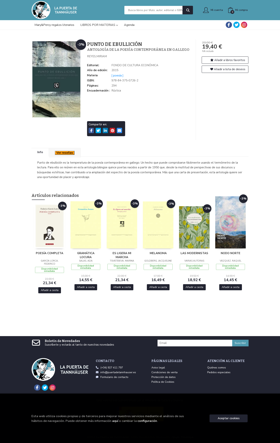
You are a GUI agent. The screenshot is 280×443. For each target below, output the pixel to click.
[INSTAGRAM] (244, 25)
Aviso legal (158, 367)
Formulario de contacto (114, 377)
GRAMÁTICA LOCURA (85, 255)
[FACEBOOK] (229, 25)
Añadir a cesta (49, 290)
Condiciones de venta (164, 372)
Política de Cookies (162, 382)
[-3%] (49, 226)
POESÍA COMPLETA (49, 253)
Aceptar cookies (229, 418)
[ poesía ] (117, 75)
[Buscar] (187, 10)
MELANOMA (158, 253)
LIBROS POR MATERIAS (98, 25)
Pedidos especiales (218, 372)
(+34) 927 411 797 (111, 367)
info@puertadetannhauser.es (118, 372)
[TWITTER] (236, 25)
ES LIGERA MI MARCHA (122, 255)
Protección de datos (163, 377)
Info (40, 152)
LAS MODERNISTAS (194, 253)
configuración (147, 421)
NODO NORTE (230, 253)
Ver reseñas (64, 153)
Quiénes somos (216, 367)
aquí (115, 421)
